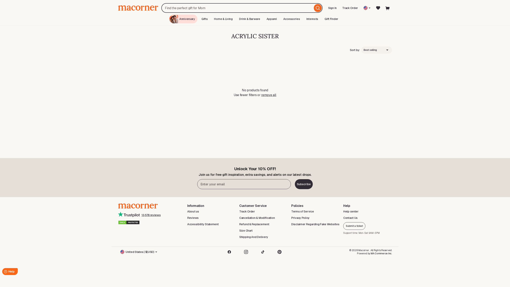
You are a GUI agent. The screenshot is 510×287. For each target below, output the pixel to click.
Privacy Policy (300, 218)
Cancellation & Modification (257, 218)
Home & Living (223, 19)
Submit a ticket (354, 226)
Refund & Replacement (254, 224)
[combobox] (242, 8)
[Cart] (387, 8)
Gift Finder (331, 19)
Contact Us (350, 218)
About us (193, 211)
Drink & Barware (249, 19)
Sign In (332, 9)
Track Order (350, 8)
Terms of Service (302, 211)
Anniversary (187, 19)
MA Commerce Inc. (381, 253)
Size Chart (246, 230)
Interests (312, 19)
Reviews (193, 218)
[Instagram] (246, 252)
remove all (268, 95)
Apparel (272, 19)
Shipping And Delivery (253, 237)
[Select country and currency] (367, 8)
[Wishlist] (378, 8)
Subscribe (304, 184)
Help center (351, 211)
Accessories (291, 19)
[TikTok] (262, 252)
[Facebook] (229, 252)
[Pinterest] (279, 252)
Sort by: (355, 50)
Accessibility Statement (203, 224)
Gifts (204, 19)
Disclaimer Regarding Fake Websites (315, 224)
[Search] (318, 8)
